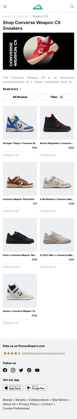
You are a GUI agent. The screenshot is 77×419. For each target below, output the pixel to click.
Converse (21, 16)
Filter (54, 97)
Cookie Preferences (16, 408)
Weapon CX (40, 16)
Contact (47, 404)
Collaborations (39, 400)
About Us (9, 404)
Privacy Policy (28, 404)
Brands (7, 400)
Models (20, 400)
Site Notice (59, 400)
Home (7, 16)
